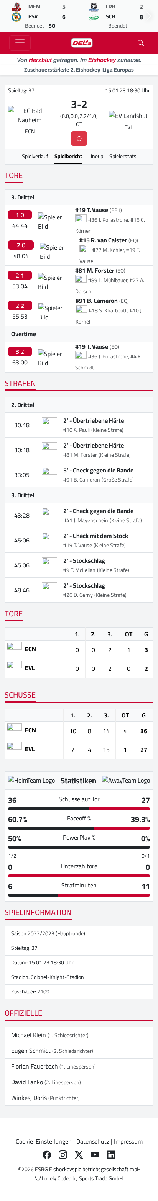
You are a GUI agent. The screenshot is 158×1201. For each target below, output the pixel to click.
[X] (79, 1155)
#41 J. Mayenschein (85, 520)
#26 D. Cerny (78, 595)
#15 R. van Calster (103, 240)
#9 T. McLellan (79, 570)
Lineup (95, 156)
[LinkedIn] (111, 1155)
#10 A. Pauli (76, 430)
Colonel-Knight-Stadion (57, 977)
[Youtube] (95, 1155)
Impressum (128, 1141)
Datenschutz (92, 1141)
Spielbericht (68, 156)
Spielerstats (123, 156)
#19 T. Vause (91, 210)
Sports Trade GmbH (101, 1178)
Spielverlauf (35, 156)
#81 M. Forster (94, 270)
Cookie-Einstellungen (44, 1141)
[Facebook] (47, 1155)
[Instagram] (63, 1155)
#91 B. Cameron (97, 300)
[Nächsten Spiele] (149, 16)
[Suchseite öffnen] (141, 43)
